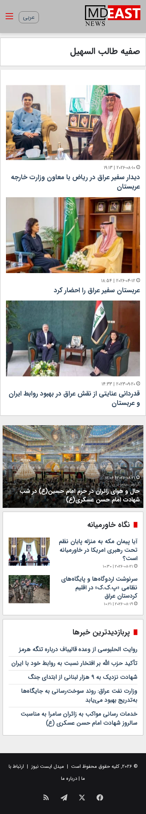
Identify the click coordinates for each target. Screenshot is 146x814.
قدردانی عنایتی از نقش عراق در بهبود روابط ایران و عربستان (74, 398)
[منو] (9, 19)
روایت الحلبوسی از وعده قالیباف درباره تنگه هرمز (78, 649)
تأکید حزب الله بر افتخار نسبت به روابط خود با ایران (74, 663)
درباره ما (69, 778)
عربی (29, 17)
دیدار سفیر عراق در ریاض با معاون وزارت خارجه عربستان (75, 182)
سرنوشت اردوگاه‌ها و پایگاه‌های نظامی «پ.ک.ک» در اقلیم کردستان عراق (99, 587)
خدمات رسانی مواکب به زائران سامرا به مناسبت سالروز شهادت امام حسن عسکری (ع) (79, 718)
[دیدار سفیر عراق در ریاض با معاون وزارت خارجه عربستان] (73, 122)
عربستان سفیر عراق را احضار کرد (97, 290)
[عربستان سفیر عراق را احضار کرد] (73, 235)
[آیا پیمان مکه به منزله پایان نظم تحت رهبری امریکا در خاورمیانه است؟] (29, 552)
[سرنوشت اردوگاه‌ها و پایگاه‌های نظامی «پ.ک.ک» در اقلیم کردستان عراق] (29, 589)
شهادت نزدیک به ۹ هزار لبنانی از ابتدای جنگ (82, 677)
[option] (73, 466)
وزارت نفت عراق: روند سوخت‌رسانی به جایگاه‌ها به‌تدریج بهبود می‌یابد (79, 695)
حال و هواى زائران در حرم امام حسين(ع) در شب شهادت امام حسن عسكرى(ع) (79, 492)
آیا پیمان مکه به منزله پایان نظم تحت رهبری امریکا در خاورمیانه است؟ (98, 550)
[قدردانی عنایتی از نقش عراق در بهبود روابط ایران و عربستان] (73, 338)
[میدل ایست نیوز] (112, 16)
